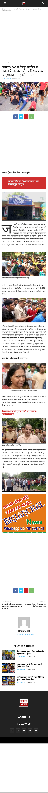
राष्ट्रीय (8, 62)
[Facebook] (15, 116)
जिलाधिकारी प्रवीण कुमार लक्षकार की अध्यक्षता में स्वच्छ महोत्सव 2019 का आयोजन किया (12, 606)
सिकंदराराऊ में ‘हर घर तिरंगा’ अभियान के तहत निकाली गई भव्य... (30, 652)
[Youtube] (36, 731)
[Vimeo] (30, 731)
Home (3, 9)
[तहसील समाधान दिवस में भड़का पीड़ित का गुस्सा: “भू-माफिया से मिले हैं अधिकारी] (8, 681)
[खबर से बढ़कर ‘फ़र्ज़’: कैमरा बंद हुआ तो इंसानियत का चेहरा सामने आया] (8, 668)
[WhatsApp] (31, 116)
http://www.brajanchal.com (24, 634)
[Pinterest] (26, 116)
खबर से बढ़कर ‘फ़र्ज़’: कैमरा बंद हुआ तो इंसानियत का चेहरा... (29, 665)
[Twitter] (21, 116)
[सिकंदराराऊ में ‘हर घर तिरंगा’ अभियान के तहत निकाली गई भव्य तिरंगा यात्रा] (8, 655)
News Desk (21, 656)
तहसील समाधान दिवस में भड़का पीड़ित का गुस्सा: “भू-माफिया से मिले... (30, 678)
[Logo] (24, 710)
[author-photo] (24, 628)
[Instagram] (18, 731)
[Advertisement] (24, 37)
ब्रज (9, 9)
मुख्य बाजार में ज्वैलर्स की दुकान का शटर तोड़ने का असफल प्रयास (35, 605)
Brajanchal (7, 79)
